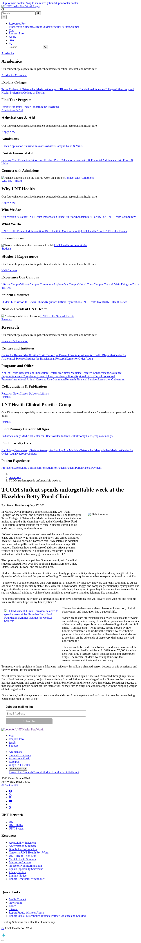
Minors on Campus (20, 862)
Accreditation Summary (22, 845)
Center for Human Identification (20, 355)
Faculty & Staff (61, 26)
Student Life (8, 302)
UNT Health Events (115, 231)
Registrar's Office (55, 302)
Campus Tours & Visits (68, 146)
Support (13, 745)
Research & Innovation (14, 341)
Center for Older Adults (79, 358)
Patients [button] (5, 396)
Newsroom (15, 902)
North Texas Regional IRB (75, 376)
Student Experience (20, 755)
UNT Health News (92, 231)
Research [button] (6, 319)
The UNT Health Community (118, 216)
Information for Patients (52, 467)
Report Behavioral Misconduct (26, 878)
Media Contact (17, 899)
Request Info (16, 33)
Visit (11, 30)
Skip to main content (13, 3)
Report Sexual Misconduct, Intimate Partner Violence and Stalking (47, 915)
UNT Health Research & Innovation (22, 231)
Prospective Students (21, 26)
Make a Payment (91, 467)
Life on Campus (10, 284)
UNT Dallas (16, 825)
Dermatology (22, 450)
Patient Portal (74, 467)
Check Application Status (16, 146)
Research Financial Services (81, 379)
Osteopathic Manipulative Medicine (100, 450)
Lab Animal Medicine (69, 372)
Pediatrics (7, 436)
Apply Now (8, 131)
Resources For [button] (17, 23)
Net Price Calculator (61, 160)
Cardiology (8, 450)
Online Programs (49, 106)
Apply (12, 36)
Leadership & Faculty (88, 216)
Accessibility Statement (22, 842)
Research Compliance (24, 376)
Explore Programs (11, 106)
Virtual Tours (86, 284)
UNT (12, 821)
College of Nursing (34, 92)
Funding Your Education (15, 160)
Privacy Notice (17, 872)
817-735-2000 (9, 784)
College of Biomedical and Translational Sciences (76, 89)
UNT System (16, 828)
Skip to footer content (66, 3)
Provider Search (10, 467)
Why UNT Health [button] (12, 181)
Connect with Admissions (79, 177)
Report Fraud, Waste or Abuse (26, 912)
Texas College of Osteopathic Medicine (24, 89)
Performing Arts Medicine (65, 450)
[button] (2, 9)
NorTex (5, 372)
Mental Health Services (22, 859)
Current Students (42, 26)
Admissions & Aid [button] (12, 110)
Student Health (68, 436)
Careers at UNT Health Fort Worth (29, 852)
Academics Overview (14, 75)
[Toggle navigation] (4, 17)
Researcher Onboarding (111, 379)
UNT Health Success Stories (70, 245)
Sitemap (13, 909)
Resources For (18, 768)
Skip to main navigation (40, 3)
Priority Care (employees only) (95, 436)
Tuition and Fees (39, 160)
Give (12, 40)
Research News (10, 393)
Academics (15, 751)
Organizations (73, 302)
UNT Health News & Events (57, 316)
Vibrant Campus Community (37, 284)
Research (14, 761)
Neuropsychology (26, 453)
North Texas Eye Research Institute (59, 355)
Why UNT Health (19, 765)
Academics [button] (7, 53)
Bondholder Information (23, 849)
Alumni (74, 26)
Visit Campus (9, 270)
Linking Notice (17, 875)
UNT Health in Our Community (62, 231)
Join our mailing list (19, 706)
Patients (5, 421)
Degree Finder (30, 106)
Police (12, 905)
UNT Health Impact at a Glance (45, 216)
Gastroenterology (40, 450)
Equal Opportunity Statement (26, 869)
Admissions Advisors (43, 146)
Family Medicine (22, 436)
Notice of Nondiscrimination (25, 865)
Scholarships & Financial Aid (90, 160)
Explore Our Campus (66, 284)
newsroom (15, 477)
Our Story (70, 216)
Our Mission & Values (14, 216)
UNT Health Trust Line (22, 855)
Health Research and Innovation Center (33, 372)
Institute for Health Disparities (96, 355)
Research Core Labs (48, 376)
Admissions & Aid (19, 758)
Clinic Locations (29, 467)
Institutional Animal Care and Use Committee (38, 379)
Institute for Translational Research (46, 358)
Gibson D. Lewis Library (30, 302)
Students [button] (6, 248)
